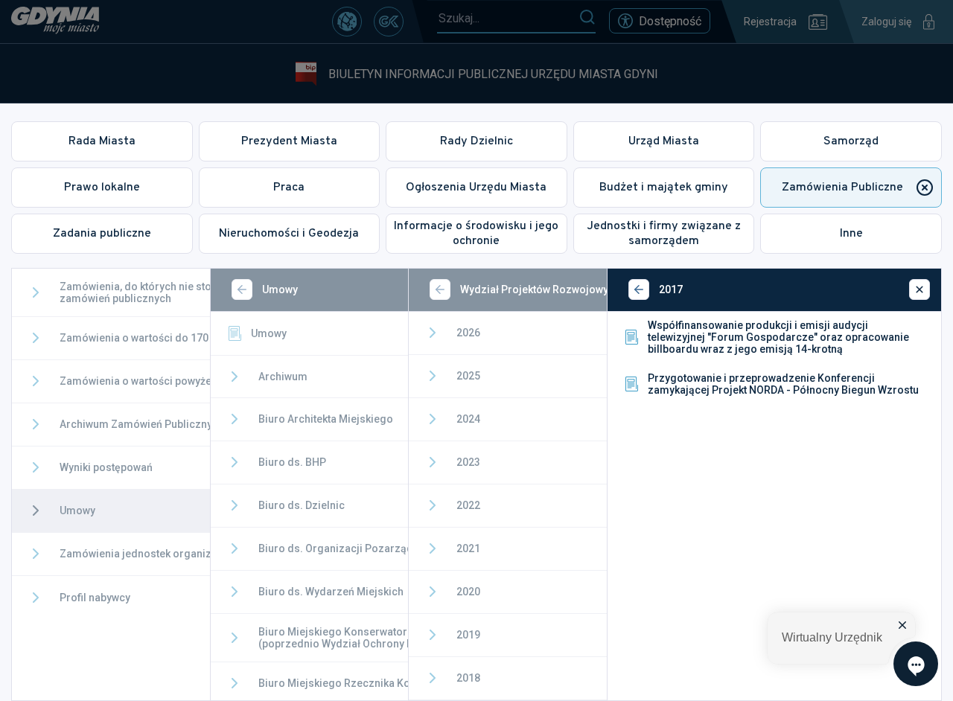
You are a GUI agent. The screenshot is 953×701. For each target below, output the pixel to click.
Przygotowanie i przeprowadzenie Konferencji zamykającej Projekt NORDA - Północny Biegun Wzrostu (783, 384)
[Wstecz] (242, 289)
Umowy (269, 333)
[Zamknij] (919, 289)
